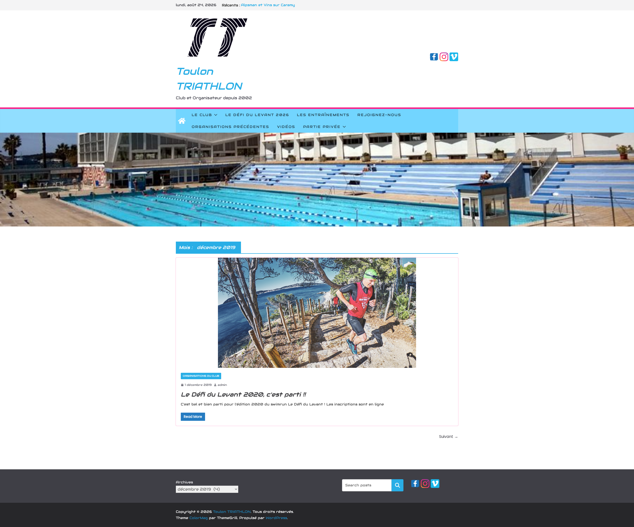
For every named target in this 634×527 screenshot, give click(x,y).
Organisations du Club (201, 375)
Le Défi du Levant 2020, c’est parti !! (243, 394)
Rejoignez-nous (379, 115)
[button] (214, 114)
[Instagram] (444, 55)
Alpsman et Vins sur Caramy (268, 5)
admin (222, 385)
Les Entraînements (323, 115)
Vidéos (286, 127)
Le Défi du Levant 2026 (257, 115)
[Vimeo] (453, 55)
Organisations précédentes (230, 127)
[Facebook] (434, 55)
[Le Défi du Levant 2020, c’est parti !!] (317, 313)
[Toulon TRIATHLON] (182, 121)
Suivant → (448, 436)
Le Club (202, 115)
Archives (184, 482)
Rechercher (397, 485)
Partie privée (322, 127)
